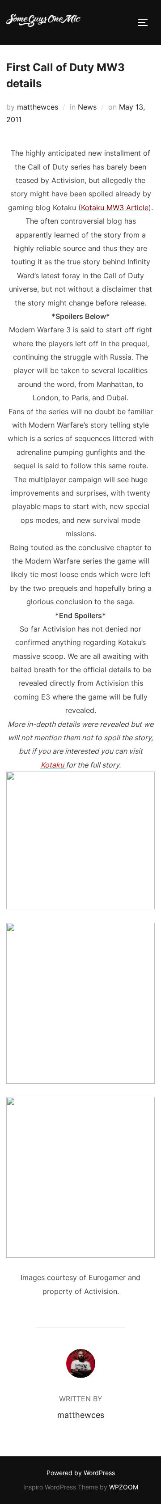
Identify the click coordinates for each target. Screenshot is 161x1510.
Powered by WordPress (81, 1472)
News (87, 106)
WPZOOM (123, 1487)
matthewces (37, 106)
